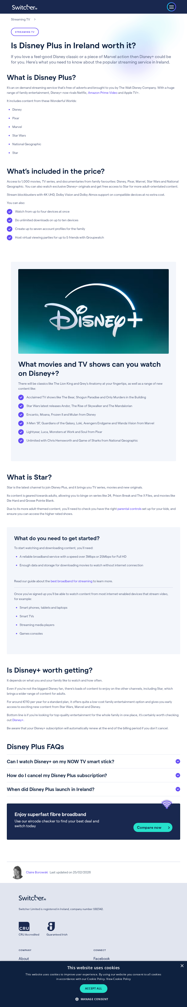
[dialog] (93, 984)
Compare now (149, 827)
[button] (93, 999)
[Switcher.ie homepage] (24, 7)
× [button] (182, 966)
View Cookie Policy (118, 979)
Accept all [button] (93, 988)
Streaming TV (20, 19)
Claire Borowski (37, 872)
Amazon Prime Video (102, 92)
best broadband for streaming (71, 581)
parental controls (129, 509)
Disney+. (18, 720)
